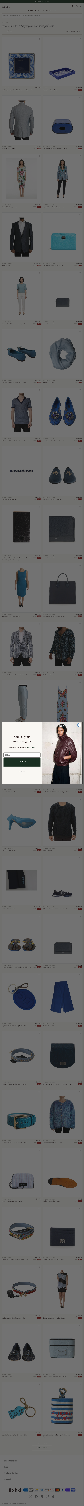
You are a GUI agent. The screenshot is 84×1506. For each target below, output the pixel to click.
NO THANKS (21, 771)
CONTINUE (21, 762)
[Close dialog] (78, 725)
